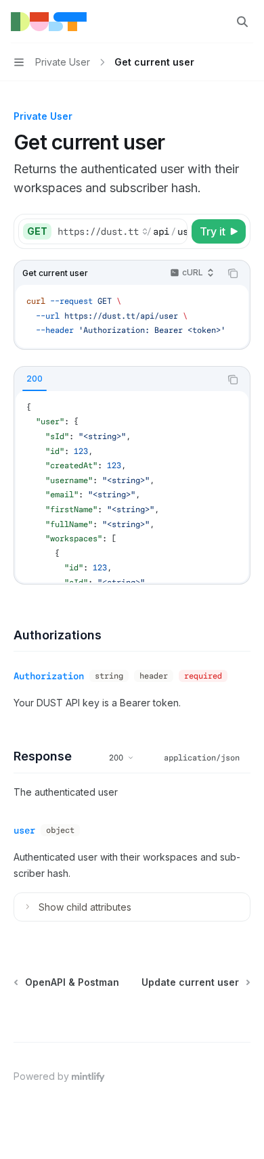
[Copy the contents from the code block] (233, 273)
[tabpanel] (132, 487)
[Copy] (174, 231)
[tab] (34, 379)
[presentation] (122, 231)
